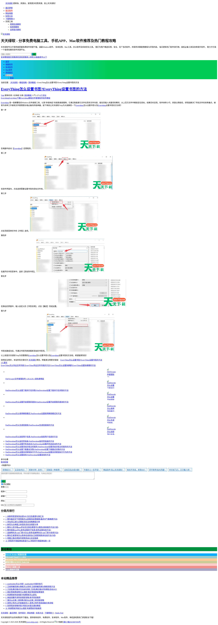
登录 (12, 78)
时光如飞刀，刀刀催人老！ (180, 470)
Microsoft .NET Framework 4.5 (17, 560)
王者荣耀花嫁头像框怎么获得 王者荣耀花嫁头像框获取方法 (30, 587)
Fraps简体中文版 (12, 570)
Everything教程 (26, 98)
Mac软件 (8, 70)
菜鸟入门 (43, 57)
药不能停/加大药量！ (157, 470)
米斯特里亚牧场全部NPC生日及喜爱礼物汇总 (24, 516)
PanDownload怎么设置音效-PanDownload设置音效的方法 (27, 455)
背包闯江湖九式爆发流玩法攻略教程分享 (22, 522)
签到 (7, 487)
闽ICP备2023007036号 (72, 622)
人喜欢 (4, 363)
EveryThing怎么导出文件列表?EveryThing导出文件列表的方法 (25, 365)
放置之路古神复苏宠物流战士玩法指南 (21, 538)
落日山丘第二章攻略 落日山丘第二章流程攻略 (24, 600)
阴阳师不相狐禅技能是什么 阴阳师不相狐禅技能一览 (27, 541)
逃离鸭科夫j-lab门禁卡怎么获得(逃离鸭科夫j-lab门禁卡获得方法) (31, 533)
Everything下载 (14, 98)
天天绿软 (9, 3)
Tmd (2, 95)
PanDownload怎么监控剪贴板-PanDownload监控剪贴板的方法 (29, 441)
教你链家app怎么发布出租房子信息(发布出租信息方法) (28, 530)
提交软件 (9, 11)
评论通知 (6, 484)
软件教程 (46, 98)
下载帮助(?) (10, 19)
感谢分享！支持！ (36, 470)
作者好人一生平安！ (92, 470)
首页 (7, 62)
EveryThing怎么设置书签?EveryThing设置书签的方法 (44, 89)
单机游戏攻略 (20, 57)
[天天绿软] (5, 34)
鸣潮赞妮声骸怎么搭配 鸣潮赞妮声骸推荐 (23, 608)
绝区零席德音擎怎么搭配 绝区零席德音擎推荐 (24, 592)
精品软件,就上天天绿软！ (113, 470)
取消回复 (4, 462)
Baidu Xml (59, 613)
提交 (3, 481)
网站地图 (9, 13)
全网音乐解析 (15, 30)
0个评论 (43, 95)
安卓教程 (4, 57)
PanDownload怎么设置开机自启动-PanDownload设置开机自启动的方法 (33, 444)
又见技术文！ (20, 470)
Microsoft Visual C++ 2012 (15, 557)
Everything (5, 98)
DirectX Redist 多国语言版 (15, 555)
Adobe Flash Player (13, 565)
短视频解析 (14, 27)
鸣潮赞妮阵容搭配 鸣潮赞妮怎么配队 (21, 595)
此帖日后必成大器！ (72, 470)
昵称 (3, 491)
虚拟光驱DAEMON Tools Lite (17, 562)
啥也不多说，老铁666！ (136, 470)
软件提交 (22, 613)
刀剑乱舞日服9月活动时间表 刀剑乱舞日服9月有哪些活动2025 (31, 589)
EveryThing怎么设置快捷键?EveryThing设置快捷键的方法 (73, 365)
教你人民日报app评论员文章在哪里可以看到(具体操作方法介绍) (31, 527)
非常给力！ (7, 470)
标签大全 (9, 16)
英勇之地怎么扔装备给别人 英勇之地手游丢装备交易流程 (29, 603)
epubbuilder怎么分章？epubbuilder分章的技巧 (23, 584)
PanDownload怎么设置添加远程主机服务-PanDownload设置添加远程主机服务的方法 (38, 447)
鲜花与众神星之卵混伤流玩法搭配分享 (21, 524)
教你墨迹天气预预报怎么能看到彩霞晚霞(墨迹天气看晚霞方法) (31, 519)
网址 (3, 501)
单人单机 (30, 57)
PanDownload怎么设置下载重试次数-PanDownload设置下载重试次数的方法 (35, 449)
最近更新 (9, 8)
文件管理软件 (37, 98)
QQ (2, 505)
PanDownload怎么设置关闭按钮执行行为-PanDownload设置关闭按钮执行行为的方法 (38, 452)
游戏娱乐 (9, 73)
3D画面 (37, 57)
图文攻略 (11, 57)
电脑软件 (9, 64)
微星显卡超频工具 (12, 567)
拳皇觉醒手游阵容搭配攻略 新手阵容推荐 (22, 597)
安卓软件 (9, 67)
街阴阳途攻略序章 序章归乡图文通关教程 (22, 606)
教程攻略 (9, 75)
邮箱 (3, 496)
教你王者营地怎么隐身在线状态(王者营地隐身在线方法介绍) (30, 535)
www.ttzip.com (32, 622)
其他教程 (32, 83)
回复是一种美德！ (54, 470)
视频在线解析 (15, 24)
